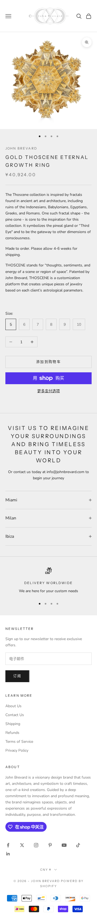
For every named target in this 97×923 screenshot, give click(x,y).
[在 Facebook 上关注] (8, 845)
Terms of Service (19, 741)
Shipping (12, 723)
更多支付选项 (48, 391)
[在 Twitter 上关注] (22, 845)
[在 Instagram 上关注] (36, 845)
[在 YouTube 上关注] (64, 845)
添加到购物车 (48, 361)
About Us (13, 706)
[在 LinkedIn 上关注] (8, 853)
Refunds (12, 732)
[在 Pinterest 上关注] (50, 845)
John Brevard (21, 148)
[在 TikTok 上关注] (78, 845)
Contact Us (14, 714)
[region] (48, 580)
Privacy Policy (16, 750)
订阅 (17, 676)
